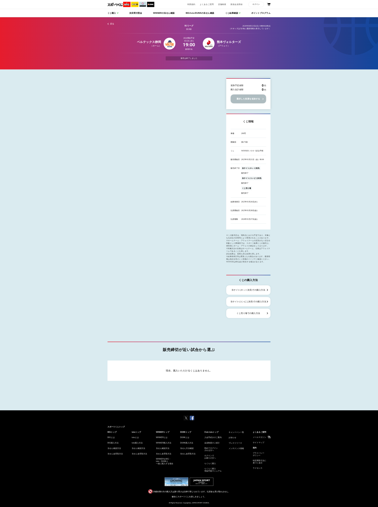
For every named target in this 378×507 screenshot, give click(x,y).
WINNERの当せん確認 (164, 13)
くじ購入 (111, 13)
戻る (112, 24)
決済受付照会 (135, 13)
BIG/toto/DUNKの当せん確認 (200, 13)
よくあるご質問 (207, 4)
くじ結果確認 (231, 13)
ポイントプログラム (261, 13)
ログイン (256, 4)
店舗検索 (222, 4)
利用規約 (191, 4)
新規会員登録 (236, 4)
